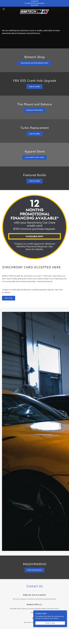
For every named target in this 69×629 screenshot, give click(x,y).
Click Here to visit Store (34, 157)
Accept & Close (50, 623)
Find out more (34, 86)
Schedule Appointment (34, 110)
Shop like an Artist (34, 570)
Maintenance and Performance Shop (34, 63)
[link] (34, 9)
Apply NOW (8, 298)
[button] (7, 9)
